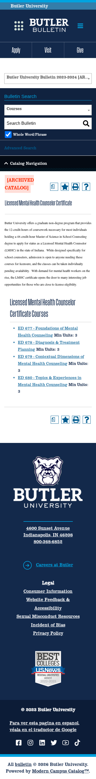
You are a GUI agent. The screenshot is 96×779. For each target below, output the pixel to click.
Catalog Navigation (28, 163)
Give (80, 49)
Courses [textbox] (14, 108)
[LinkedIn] (42, 742)
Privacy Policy (48, 633)
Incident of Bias (48, 625)
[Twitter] (54, 742)
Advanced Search (20, 147)
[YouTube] (65, 742)
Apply (16, 49)
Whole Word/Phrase (30, 134)
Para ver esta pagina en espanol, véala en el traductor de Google (44, 726)
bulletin (23, 764)
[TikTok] (77, 742)
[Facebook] (18, 742)
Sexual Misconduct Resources (48, 616)
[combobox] (48, 78)
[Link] (49, 26)
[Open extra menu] (19, 26)
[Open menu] (80, 26)
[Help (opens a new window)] (86, 187)
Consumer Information (48, 591)
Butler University (29, 6)
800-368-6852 (48, 541)
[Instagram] (30, 742)
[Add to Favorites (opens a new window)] (65, 187)
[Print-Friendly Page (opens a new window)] (75, 187)
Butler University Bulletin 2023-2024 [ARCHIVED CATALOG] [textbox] (49, 77)
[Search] (86, 123)
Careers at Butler (54, 565)
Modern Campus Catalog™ (60, 771)
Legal (48, 583)
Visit (48, 49)
